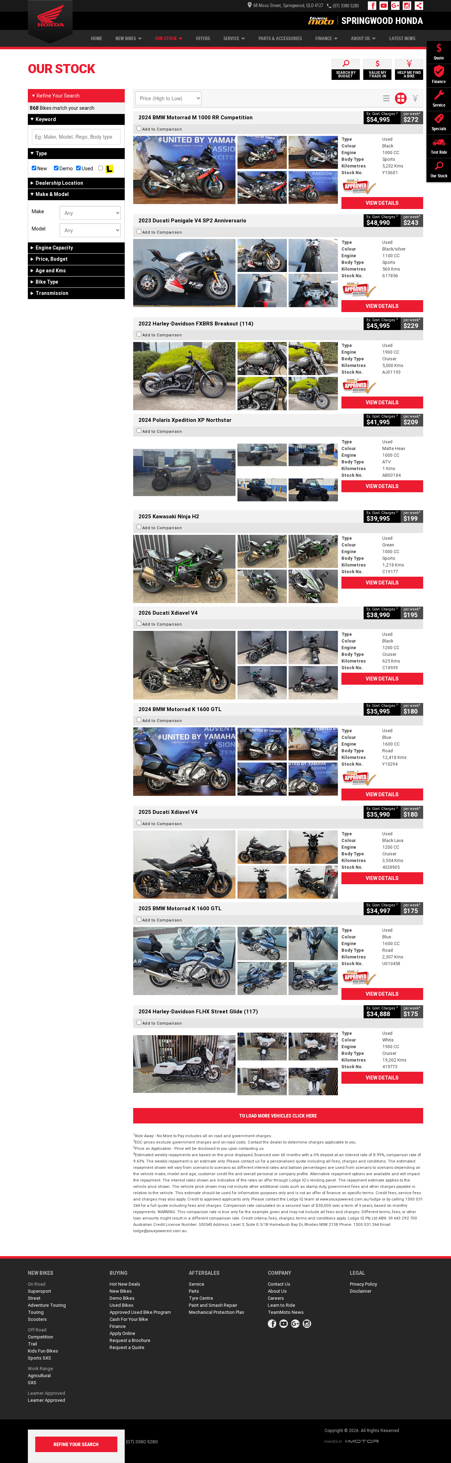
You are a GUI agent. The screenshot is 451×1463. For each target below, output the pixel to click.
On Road (36, 1284)
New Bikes (126, 38)
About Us (360, 38)
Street (34, 1298)
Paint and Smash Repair (213, 1305)
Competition (40, 1337)
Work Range (40, 1369)
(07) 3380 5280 (346, 5)
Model (38, 229)
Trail (32, 1344)
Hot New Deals (125, 1284)
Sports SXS (39, 1358)
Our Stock (166, 38)
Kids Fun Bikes (43, 1351)
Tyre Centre (201, 1298)
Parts (194, 1291)
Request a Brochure (130, 1340)
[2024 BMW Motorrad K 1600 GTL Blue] (235, 761)
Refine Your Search (55, 96)
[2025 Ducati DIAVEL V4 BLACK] (235, 665)
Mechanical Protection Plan (216, 1312)
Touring (36, 1312)
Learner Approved (46, 1393)
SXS (32, 1383)
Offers (203, 38)
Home (96, 38)
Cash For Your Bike (129, 1319)
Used (87, 168)
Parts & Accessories (280, 38)
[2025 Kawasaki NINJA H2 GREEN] (235, 569)
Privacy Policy (363, 1284)
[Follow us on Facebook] (373, 5)
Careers (276, 1298)
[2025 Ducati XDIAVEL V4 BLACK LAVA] (235, 864)
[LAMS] (109, 168)
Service (231, 38)
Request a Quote (127, 1347)
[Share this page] (417, 5)
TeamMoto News (286, 1312)
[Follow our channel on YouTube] (385, 5)
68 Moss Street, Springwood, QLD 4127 (288, 5)
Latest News (402, 38)
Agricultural (39, 1376)
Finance (323, 38)
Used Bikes (122, 1305)
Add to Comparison (162, 129)
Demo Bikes (122, 1298)
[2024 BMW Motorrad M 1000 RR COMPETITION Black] (235, 170)
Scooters (37, 1319)
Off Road (37, 1330)
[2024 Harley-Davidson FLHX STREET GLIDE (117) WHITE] (235, 1064)
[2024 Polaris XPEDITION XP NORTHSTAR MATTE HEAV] (235, 472)
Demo (65, 168)
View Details (382, 203)
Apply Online (122, 1333)
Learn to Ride (281, 1305)
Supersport (39, 1291)
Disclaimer (360, 1291)
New (41, 168)
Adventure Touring (47, 1305)
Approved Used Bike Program (140, 1312)
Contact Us (279, 1284)
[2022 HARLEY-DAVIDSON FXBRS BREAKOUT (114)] (235, 376)
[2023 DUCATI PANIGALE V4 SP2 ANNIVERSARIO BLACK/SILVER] (235, 273)
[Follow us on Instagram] (408, 5)
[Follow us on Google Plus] (397, 5)
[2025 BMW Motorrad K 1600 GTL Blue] (235, 961)
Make (38, 211)
